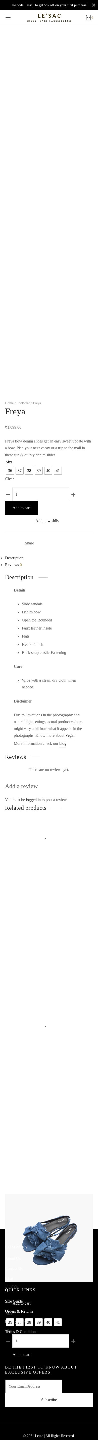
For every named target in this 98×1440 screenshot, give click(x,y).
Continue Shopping (31, 50)
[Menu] (8, 17)
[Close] (93, 5)
